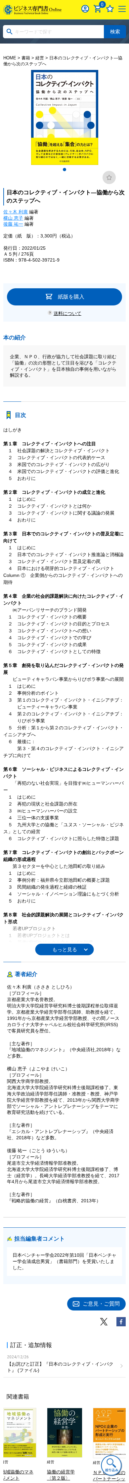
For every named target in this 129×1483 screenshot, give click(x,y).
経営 (39, 57)
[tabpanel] (64, 117)
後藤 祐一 (13, 224)
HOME (9, 57)
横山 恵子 (13, 218)
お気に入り (110, 9)
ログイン (85, 9)
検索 (115, 31)
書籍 (26, 57)
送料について (67, 313)
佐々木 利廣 (15, 211)
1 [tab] (64, 169)
